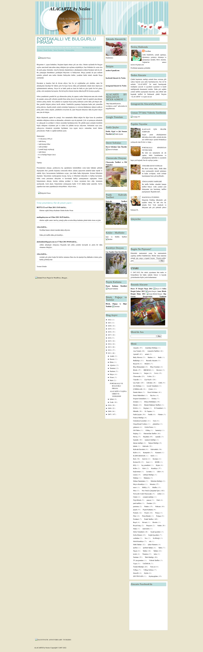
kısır (148, 462)
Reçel (135, 522)
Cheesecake (137, 376)
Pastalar (149, 503)
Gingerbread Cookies (140, 424)
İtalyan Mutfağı (153, 443)
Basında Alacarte (152, 360)
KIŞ (134, 465)
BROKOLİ (147, 370)
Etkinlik (136, 411)
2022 (110, 319)
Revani (144, 522)
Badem (150, 357)
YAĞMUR (146, 563)
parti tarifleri (137, 503)
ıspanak (158, 436)
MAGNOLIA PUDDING (150, 197)
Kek (134, 459)
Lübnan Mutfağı (148, 475)
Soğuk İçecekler (153, 535)
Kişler (158, 465)
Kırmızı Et (136, 462)
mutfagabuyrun (42, 217)
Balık (160, 357)
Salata (159, 525)
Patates (146, 506)
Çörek (151, 389)
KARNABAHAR (139, 455)
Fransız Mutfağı (138, 417)
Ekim (112, 362)
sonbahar (136, 538)
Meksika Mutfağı (156, 481)
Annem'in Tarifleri (153, 351)
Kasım (112, 359)
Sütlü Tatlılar (137, 544)
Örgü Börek (137, 500)
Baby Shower (138, 357)
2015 (110, 341)
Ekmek (135, 405)
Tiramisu (145, 554)
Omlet (135, 497)
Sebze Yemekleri (59, 50)
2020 (110, 326)
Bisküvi (147, 363)
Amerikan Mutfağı (151, 348)
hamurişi (158, 430)
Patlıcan (158, 506)
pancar (149, 500)
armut (147, 354)
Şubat (112, 399)
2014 (110, 344)
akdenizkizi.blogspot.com (46, 242)
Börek (135, 370)
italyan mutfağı (138, 443)
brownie (136, 373)
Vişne (135, 563)
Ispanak (136, 440)
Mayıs (112, 374)
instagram (109, 86)
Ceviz (156, 373)
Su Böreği (156, 538)
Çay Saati (136, 383)
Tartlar (145, 551)
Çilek (160, 383)
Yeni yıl (153, 567)
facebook (109, 78)
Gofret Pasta (149, 427)
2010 (110, 405)
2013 (110, 347)
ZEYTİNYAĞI (138, 576)
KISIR (157, 462)
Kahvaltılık (154, 449)
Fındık (150, 414)
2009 (110, 408)
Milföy (144, 487)
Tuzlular (136, 557)
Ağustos (113, 365)
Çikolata (149, 383)
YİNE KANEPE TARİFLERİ (152, 181)
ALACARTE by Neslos (70, 9)
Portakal (40, 50)
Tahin (160, 547)
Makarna (147, 478)
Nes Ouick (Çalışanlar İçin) (91, 47)
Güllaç (148, 430)
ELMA (135, 408)
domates (136, 402)
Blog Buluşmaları (139, 367)
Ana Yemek (137, 351)
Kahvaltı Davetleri (139, 449)
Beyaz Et (136, 363)
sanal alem (146, 528)
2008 (110, 411)
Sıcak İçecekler (156, 532)
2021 (110, 323)
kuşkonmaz (137, 471)
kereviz (144, 459)
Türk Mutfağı (149, 557)
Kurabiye (154, 468)
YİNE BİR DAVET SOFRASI (152, 166)
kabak (135, 446)
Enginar (146, 408)
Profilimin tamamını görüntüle (140, 68)
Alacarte (136, 348)
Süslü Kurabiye (138, 541)
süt (150, 541)
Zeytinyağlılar (70, 50)
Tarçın (135, 551)
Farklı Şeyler (137, 414)
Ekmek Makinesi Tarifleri (152, 405)
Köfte (135, 468)
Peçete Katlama (148, 509)
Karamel (158, 452)
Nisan (112, 377)
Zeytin (146, 573)
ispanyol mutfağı (150, 440)
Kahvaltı (146, 446)
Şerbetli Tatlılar (148, 547)
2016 (110, 338)
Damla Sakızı (137, 392)
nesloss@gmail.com (112, 70)
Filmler (160, 414)
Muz (135, 490)
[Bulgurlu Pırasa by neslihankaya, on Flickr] (44, 58)
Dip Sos (153, 395)
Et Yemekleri (158, 408)
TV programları (138, 560)
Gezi (154, 421)
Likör (159, 471)
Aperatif (136, 354)
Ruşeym (149, 525)
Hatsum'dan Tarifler (150, 433)
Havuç (135, 436)
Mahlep (136, 478)
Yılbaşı (135, 570)
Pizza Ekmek (146, 516)
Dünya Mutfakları (150, 402)
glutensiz (136, 427)
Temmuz (113, 368)
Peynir (146, 513)
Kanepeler (146, 452)
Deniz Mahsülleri (139, 395)
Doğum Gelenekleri (139, 398)
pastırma (136, 506)
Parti (158, 500)
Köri (144, 468)
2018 (110, 332)
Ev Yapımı (148, 411)
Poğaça (158, 516)
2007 (110, 414)
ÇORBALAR (138, 389)
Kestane (155, 459)
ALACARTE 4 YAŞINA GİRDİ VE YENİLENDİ (118, 393)
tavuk (135, 554)
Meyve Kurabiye (139, 484)
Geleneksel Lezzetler (140, 421)
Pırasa (157, 513)
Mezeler (152, 484)
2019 (110, 329)
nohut (159, 494)
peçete (135, 509)
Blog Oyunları (155, 367)
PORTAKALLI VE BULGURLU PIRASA (66, 40)
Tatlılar (155, 551)
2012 (110, 350)
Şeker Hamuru (153, 544)
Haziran (112, 371)
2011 (110, 353)
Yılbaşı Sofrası (148, 570)
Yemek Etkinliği (138, 567)
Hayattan (146, 436)
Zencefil (136, 573)
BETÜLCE (41, 207)
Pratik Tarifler (48, 50)
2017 (110, 335)
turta (155, 554)
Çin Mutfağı (137, 386)
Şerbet (135, 547)
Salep (135, 528)
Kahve (135, 452)
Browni (159, 370)
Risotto (155, 522)
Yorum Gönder (42, 266)
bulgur (146, 373)
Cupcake (136, 379)
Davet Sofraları (152, 392)
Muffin (154, 487)
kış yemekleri (146, 465)
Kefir (153, 455)
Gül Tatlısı (136, 430)
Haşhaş (135, 433)
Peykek (135, 513)
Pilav (135, 516)
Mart (111, 380)
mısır (135, 487)
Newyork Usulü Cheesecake (142, 494)
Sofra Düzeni (137, 535)
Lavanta (149, 471)
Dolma (154, 398)
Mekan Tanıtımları (139, 481)
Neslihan (148, 51)
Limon (135, 475)
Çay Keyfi (148, 379)
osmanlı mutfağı (148, 497)
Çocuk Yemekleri (153, 386)
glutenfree (156, 424)
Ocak (112, 402)
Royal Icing (137, 525)
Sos (146, 538)
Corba (149, 376)
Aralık (112, 356)
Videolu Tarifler (154, 560)
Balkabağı (136, 360)
